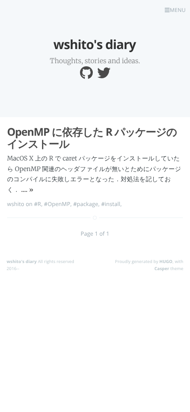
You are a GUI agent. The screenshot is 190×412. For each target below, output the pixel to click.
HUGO (166, 261)
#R (37, 204)
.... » (27, 190)
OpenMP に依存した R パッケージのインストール (92, 138)
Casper (162, 268)
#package (86, 204)
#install (110, 204)
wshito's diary (22, 261)
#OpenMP (57, 204)
